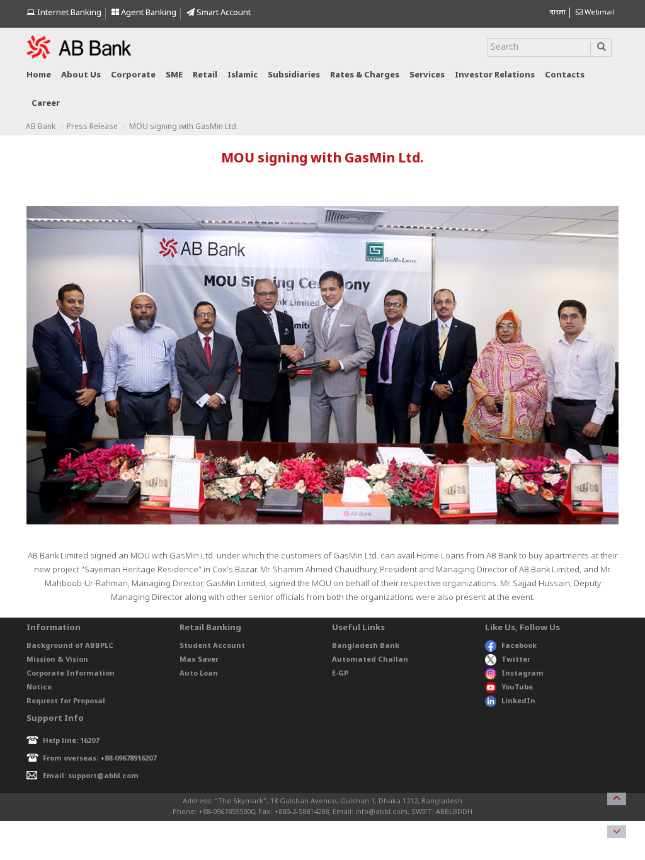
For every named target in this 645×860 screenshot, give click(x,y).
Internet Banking (68, 13)
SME (174, 75)
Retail (205, 75)
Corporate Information (70, 673)
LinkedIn (518, 701)
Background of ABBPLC (69, 646)
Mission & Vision (57, 659)
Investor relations (495, 75)
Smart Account (223, 13)
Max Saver (199, 659)
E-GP (340, 673)
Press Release (92, 127)
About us (81, 75)
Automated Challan (370, 659)
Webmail (599, 12)
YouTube (517, 687)
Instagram (522, 673)
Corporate (133, 75)
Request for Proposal (65, 701)
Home (38, 75)
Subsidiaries (294, 75)
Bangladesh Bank (365, 646)
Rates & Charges (364, 75)
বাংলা (557, 12)
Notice (39, 687)
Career (45, 103)
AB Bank (40, 127)
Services (427, 75)
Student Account (212, 646)
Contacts (565, 75)
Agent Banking (147, 13)
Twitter (515, 659)
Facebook (519, 646)
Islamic (242, 75)
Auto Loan (199, 673)
